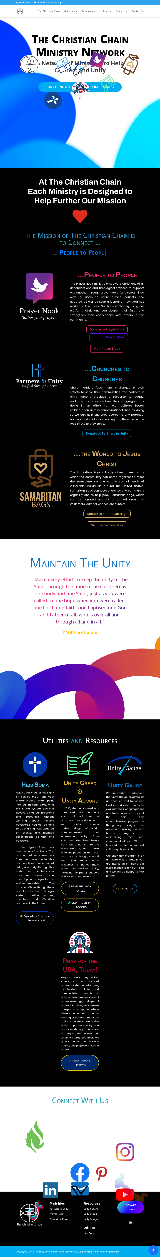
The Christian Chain (49, 11)
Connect (120, 11)
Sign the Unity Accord (81, 905)
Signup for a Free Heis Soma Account (36, 918)
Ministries (69, 11)
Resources (87, 11)
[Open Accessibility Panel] (153, 1250)
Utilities (104, 11)
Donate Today (130, 1207)
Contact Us (138, 11)
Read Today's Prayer (81, 1062)
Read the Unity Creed (81, 888)
